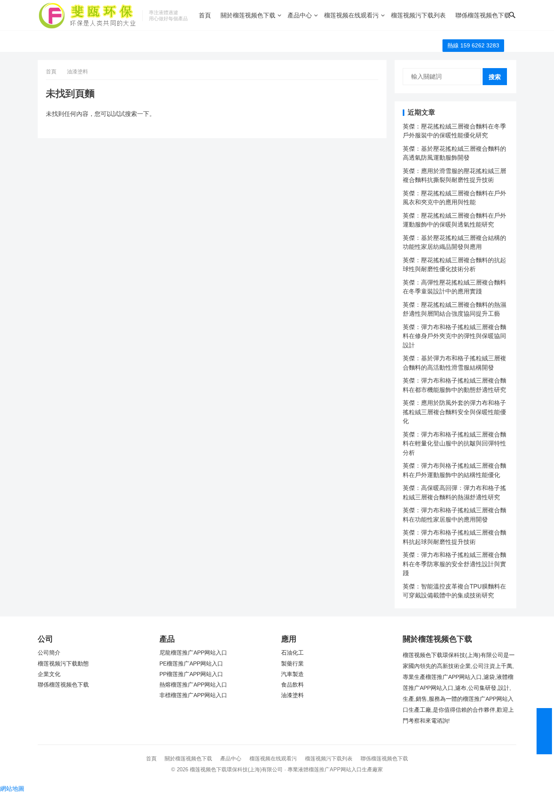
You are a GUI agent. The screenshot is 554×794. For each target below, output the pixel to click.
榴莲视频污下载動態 (63, 664)
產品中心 (300, 15)
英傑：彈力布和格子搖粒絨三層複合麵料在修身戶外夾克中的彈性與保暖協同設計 (454, 336)
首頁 (205, 15)
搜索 (495, 76)
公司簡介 (49, 653)
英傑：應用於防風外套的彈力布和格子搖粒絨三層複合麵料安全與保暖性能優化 (454, 411)
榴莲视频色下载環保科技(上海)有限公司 (236, 769)
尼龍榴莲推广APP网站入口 (193, 653)
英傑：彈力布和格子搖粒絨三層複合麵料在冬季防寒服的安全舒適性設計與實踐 (454, 563)
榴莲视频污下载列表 (418, 15)
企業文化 (49, 674)
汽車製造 (292, 674)
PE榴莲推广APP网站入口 (191, 664)
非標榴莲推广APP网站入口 (193, 695)
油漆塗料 (292, 695)
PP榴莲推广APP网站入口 (191, 674)
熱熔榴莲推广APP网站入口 (193, 685)
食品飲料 (292, 685)
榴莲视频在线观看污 (351, 15)
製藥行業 (292, 664)
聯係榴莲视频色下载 (482, 15)
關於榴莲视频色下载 (248, 15)
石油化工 (292, 653)
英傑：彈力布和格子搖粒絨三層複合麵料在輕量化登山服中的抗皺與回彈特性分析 (454, 443)
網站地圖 (12, 788)
